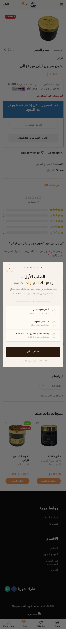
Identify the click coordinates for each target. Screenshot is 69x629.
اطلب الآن (33, 351)
